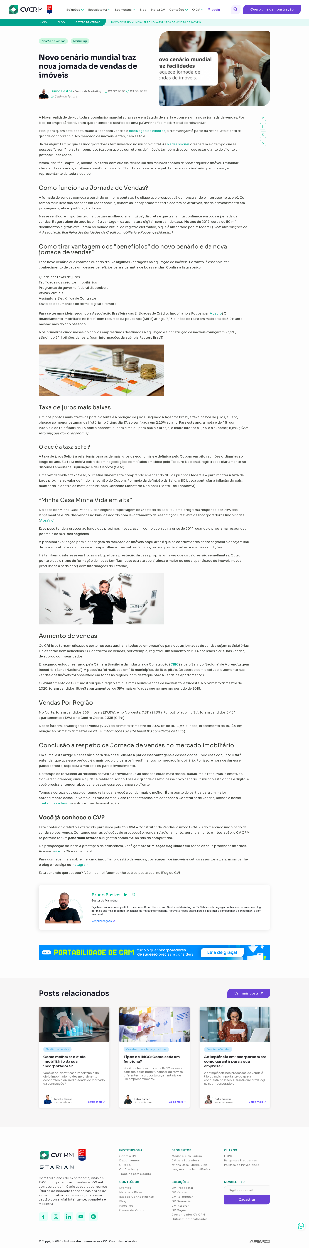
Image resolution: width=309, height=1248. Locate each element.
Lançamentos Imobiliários (191, 1169)
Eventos (125, 1187)
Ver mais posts (246, 993)
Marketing (80, 41)
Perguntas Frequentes (240, 1160)
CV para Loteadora (185, 1160)
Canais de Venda (131, 1210)
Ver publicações (102, 921)
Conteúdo (176, 10)
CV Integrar (180, 1205)
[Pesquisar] (236, 9)
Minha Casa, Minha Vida (190, 1165)
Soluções (73, 10)
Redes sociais (178, 144)
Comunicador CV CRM (188, 1214)
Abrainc (46, 521)
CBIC (174, 664)
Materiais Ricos (131, 1192)
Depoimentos (129, 1160)
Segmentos (123, 10)
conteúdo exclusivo (55, 803)
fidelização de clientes (147, 131)
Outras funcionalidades (190, 1219)
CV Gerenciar (182, 1201)
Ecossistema (97, 10)
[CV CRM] (28, 9)
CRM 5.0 (125, 1165)
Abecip (216, 313)
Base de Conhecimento (136, 1196)
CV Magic (179, 1210)
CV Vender (180, 1192)
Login (216, 10)
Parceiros (126, 1205)
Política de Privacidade (241, 1165)
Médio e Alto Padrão (187, 1156)
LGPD (228, 1156)
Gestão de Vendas (87, 22)
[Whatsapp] (300, 1225)
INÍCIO (43, 22)
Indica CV (158, 10)
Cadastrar (247, 1200)
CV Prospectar (182, 1187)
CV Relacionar (182, 1196)
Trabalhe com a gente (135, 1174)
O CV (196, 10)
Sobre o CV (127, 1156)
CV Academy (128, 1169)
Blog (143, 10)
